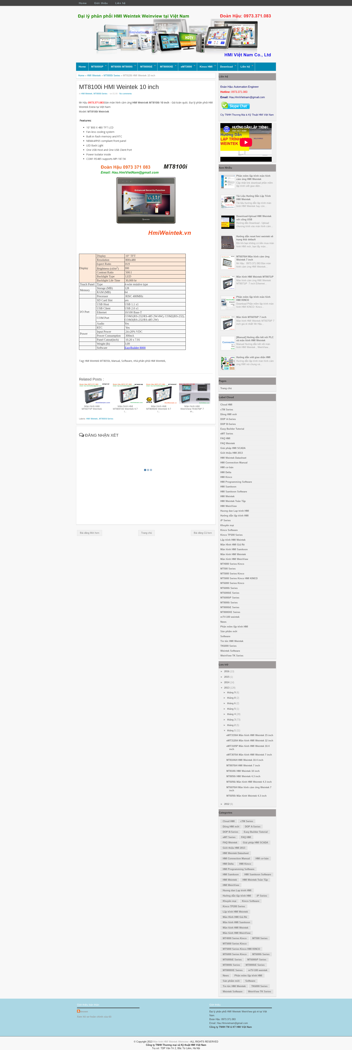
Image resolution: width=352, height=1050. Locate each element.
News (223, 621)
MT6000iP (97, 66)
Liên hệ (120, 3)
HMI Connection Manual (233, 462)
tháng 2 (231, 725)
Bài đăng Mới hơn (89, 533)
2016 (227, 671)
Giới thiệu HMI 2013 (231, 453)
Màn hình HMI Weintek (233, 554)
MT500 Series (228, 568)
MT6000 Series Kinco (232, 583)
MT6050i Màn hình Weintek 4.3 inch (246, 795)
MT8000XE (166, 66)
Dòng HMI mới (228, 414)
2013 (227, 687)
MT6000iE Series (229, 593)
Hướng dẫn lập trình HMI (234, 515)
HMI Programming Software (236, 482)
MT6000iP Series (229, 597)
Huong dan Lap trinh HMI (234, 510)
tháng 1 (231, 730)
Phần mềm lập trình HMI (234, 626)
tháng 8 (231, 697)
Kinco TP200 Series (231, 535)
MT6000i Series (229, 588)
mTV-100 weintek (229, 617)
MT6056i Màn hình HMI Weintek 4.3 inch (249, 781)
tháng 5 (231, 708)
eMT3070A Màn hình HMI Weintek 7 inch (249, 754)
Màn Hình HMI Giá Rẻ (232, 544)
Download (226, 66)
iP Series (225, 520)
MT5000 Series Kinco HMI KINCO (239, 578)
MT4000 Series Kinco (232, 564)
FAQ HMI (225, 438)
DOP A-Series (228, 419)
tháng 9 (231, 692)
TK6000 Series (228, 646)
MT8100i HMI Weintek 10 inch (119, 86)
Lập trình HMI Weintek (232, 539)
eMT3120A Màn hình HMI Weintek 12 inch (249, 740)
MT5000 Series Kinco (232, 573)
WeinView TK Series (231, 655)
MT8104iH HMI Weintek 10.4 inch (244, 760)
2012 (227, 804)
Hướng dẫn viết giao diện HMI (253, 357)
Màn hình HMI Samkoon (234, 549)
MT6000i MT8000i (122, 66)
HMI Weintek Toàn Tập (233, 501)
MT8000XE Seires (230, 612)
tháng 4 (231, 714)
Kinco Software (229, 530)
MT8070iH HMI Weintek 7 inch (243, 765)
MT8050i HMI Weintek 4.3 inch (243, 776)
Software (225, 636)
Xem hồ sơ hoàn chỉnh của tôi (94, 1016)
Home (83, 3)
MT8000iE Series (229, 607)
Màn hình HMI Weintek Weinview (170, 1041)
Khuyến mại (227, 525)
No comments (125, 93)
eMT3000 (186, 66)
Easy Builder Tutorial (232, 428)
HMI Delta (225, 472)
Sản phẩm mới (228, 631)
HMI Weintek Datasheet (233, 457)
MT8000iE (146, 66)
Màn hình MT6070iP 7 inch (251, 317)
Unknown (82, 1011)
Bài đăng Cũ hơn (203, 533)
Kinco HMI (206, 66)
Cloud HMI (226, 404)
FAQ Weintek (227, 443)
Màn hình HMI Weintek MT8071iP (255, 276)
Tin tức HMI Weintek (231, 641)
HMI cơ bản (226, 467)
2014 (227, 682)
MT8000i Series (112, 75)
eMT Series (226, 433)
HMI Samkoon (228, 486)
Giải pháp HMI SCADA (232, 448)
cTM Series (226, 409)
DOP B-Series (228, 424)
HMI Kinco (226, 477)
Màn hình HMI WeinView (234, 559)
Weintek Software (230, 650)
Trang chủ (146, 533)
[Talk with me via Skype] (235, 109)
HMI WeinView (228, 506)
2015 (227, 677)
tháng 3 (231, 719)
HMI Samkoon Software (233, 491)
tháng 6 (231, 703)
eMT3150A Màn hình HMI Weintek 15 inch (249, 735)
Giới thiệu (101, 3)
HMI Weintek (94, 75)
